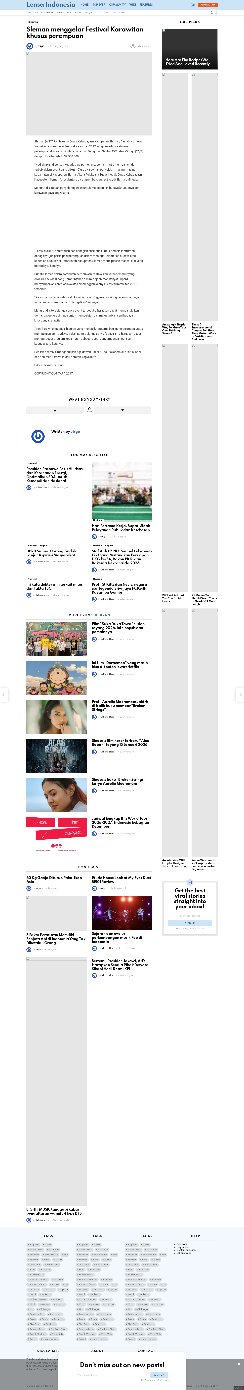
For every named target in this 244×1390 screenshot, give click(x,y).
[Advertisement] (89, 222)
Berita (48, 1245)
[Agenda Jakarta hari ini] (4, 695)
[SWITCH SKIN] (212, 12)
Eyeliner (34, 1260)
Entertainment (47, 13)
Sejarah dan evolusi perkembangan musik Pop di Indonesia (117, 938)
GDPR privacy (184, 1253)
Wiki (132, 5)
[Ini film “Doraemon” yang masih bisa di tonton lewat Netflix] (56, 678)
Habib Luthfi (52, 1265)
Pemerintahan (37, 1314)
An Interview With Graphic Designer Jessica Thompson (174, 863)
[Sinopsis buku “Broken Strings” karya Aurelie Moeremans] (56, 795)
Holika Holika (37, 1275)
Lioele (55, 1284)
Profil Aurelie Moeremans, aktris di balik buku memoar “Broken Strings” (120, 706)
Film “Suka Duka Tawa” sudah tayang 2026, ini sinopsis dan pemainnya (118, 628)
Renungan (59, 1319)
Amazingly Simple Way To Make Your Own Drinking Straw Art (174, 329)
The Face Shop (58, 1329)
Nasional (32, 463)
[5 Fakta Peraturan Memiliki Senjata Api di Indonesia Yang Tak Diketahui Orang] (56, 913)
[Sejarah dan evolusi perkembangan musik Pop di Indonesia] (122, 913)
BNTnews (54, 1250)
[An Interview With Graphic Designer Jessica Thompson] (175, 733)
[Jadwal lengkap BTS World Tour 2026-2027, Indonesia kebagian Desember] (56, 834)
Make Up (46, 1294)
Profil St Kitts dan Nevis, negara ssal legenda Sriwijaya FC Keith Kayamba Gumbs (119, 588)
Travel (33, 1339)
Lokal (33, 1294)
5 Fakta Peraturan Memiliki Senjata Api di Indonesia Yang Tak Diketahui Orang (55, 939)
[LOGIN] (193, 5)
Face (46, 1260)
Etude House (51, 1255)
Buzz (28, 13)
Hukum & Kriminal (39, 1280)
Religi (45, 1319)
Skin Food (51, 1324)
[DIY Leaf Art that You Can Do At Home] (175, 468)
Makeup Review (38, 1299)
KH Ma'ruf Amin (38, 1284)
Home (84, 5)
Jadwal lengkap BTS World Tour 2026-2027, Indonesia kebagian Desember (120, 823)
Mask (32, 1304)
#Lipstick (34, 1245)
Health (78, 13)
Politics (97, 13)
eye (66, 1255)
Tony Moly (57, 1334)
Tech (113, 13)
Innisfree (58, 1280)
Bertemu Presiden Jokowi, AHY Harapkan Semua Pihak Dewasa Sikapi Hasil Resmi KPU (120, 965)
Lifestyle (88, 13)
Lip (66, 1284)
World (122, 13)
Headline (45, 1270)
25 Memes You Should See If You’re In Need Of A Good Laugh (204, 600)
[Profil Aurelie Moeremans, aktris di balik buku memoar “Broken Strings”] (56, 717)
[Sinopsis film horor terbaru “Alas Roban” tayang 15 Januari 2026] (56, 756)
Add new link (208, 5)
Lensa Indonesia (50, 5)
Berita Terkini (36, 1250)
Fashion (60, 13)
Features (146, 5)
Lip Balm (34, 1289)
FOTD (58, 1260)
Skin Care (35, 1324)
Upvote (55, 410)
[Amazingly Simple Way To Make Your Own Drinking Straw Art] (175, 197)
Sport (106, 13)
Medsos (45, 1304)
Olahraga (44, 1309)
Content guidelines (187, 1250)
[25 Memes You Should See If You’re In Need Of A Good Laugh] (205, 468)
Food (69, 13)
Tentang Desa (37, 1329)
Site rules (182, 1244)
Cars (36, 13)
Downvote (122, 410)
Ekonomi (34, 1255)
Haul (32, 1270)
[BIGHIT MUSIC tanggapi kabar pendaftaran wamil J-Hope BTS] (56, 1081)
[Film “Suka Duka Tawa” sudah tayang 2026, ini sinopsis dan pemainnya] (56, 639)
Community (117, 5)
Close (239, 1364)
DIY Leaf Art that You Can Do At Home (173, 598)
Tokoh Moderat (38, 1334)
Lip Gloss (49, 1289)
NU (31, 1309)
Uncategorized (50, 1339)
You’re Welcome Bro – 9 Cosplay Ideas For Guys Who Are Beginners (204, 865)
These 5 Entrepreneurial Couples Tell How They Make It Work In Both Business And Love (204, 332)
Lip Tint (64, 1289)
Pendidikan (56, 1314)
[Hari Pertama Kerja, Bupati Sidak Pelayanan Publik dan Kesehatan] (122, 492)
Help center (183, 1247)
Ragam (43, 546)
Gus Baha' (35, 1265)
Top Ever (98, 5)
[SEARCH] (216, 12)
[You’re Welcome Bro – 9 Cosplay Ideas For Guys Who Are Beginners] (205, 733)
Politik (33, 1319)
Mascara (57, 1299)
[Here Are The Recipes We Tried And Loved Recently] (190, 49)
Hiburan (101, 615)
